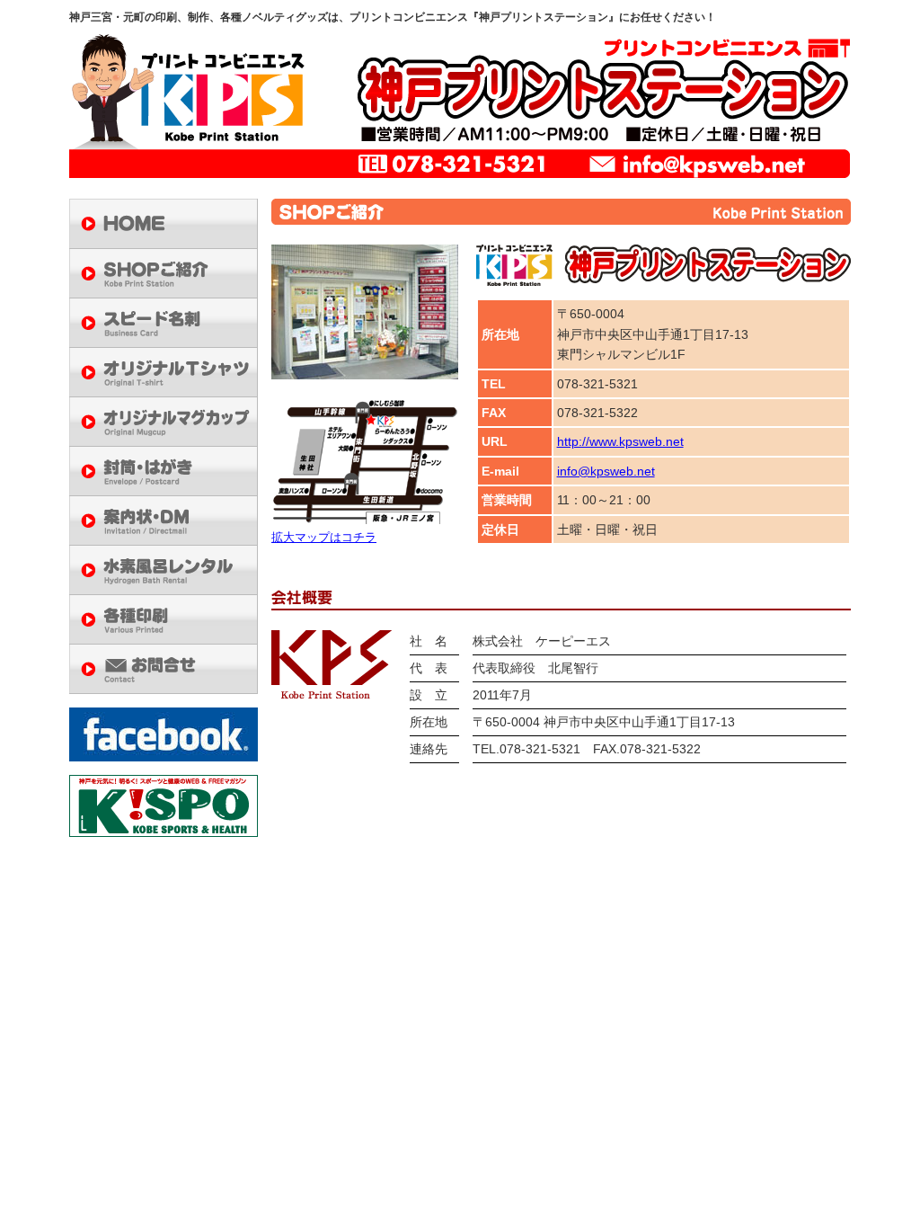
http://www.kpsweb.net (620, 441)
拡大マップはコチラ (323, 537)
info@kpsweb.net (606, 471)
